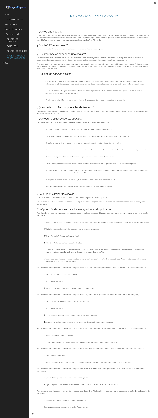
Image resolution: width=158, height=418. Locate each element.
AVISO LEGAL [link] (12, 46)
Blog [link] (6, 63)
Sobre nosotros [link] (11, 24)
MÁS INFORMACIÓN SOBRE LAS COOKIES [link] (16, 57)
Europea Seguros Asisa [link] (14, 29)
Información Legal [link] (12, 34)
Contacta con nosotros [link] (14, 19)
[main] (93, 14)
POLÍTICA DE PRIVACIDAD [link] (12, 40)
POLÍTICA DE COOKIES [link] (17, 51)
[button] (155, 3)
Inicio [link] (7, 14)
